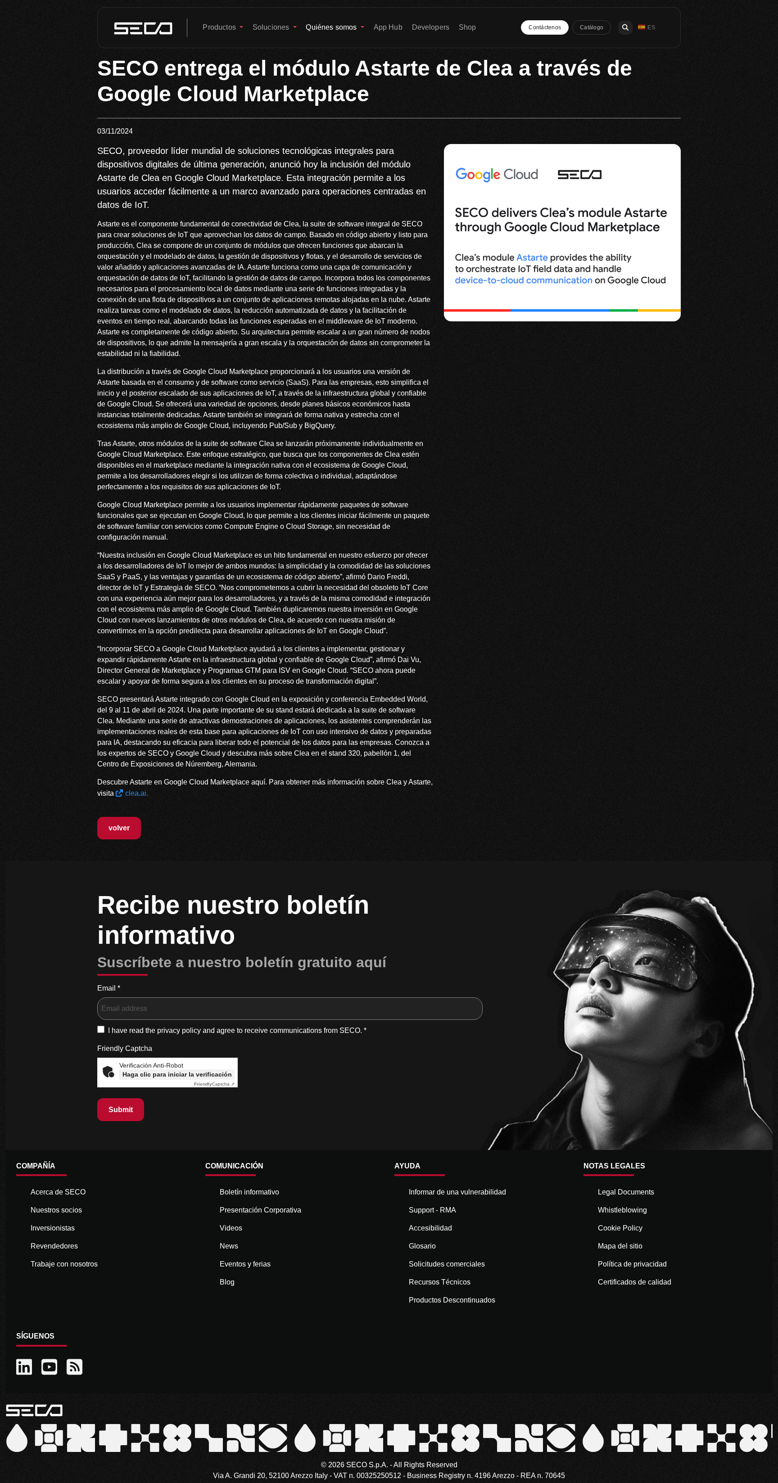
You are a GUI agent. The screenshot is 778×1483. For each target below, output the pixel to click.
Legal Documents (626, 1192)
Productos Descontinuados (452, 1300)
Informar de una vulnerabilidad (457, 1192)
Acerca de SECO (58, 1192)
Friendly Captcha (124, 1048)
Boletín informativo (249, 1192)
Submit (121, 1109)
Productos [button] (220, 27)
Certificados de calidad (634, 1282)
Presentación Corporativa (260, 1210)
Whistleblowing (622, 1210)
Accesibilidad (430, 1228)
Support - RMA (432, 1210)
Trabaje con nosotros (64, 1264)
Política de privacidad (632, 1264)
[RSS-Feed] (76, 1367)
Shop (467, 27)
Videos (231, 1228)
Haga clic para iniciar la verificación (177, 1074)
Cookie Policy (620, 1228)
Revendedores (54, 1246)
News (229, 1246)
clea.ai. (136, 793)
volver (119, 828)
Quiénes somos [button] (332, 27)
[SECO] (34, 1409)
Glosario (422, 1246)
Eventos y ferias (245, 1264)
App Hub (388, 27)
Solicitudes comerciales (447, 1264)
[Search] (625, 28)
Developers (431, 27)
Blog (227, 1282)
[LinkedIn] (25, 1367)
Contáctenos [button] (545, 27)
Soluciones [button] (272, 27)
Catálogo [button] (591, 27)
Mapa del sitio (620, 1246)
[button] (646, 28)
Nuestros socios (56, 1210)
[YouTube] (50, 1367)
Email (108, 988)
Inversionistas (53, 1228)
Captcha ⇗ (214, 1084)
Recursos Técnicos (439, 1282)
